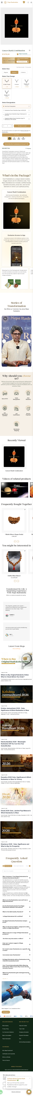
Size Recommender (20, 67)
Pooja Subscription (6, 1038)
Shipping (28, 148)
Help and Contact (23, 1025)
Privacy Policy (5, 1028)
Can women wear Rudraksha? (11, 955)
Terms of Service (6, 1060)
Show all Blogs (16, 648)
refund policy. (5, 132)
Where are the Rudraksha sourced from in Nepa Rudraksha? (15, 900)
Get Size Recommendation (25, 1042)
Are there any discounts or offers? (13, 938)
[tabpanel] (16, 26)
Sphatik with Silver (6, 96)
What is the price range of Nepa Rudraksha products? (15, 933)
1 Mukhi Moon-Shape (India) (14, 534)
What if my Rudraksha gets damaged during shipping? (16, 973)
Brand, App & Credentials (19, 865)
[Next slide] (18, 541)
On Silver (17, 85)
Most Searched (8, 865)
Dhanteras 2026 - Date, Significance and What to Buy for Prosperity (15, 845)
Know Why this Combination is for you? (15, 144)
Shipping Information (24, 1032)
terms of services (24, 130)
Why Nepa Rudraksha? (7, 1050)
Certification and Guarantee (8, 1053)
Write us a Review (6, 1057)
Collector (23, 72)
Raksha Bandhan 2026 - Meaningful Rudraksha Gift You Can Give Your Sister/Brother (13, 744)
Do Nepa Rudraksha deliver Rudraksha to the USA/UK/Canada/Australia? (16, 960)
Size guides (28, 67)
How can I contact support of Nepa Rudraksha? (13, 943)
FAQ (20, 1038)
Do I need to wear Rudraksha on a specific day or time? (16, 949)
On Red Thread (6, 85)
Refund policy (5, 1025)
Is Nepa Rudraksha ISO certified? (13, 916)
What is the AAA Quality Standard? (13, 911)
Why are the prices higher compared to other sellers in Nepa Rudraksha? (16, 927)
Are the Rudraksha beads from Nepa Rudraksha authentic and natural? (13, 906)
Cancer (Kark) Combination (14, 471)
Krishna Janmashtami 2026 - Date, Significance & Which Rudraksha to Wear (15, 709)
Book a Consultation (6, 1035)
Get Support (6, 1012)
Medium (14, 72)
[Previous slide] (15, 541)
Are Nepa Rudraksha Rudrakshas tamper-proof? (15, 921)
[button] (4, 341)
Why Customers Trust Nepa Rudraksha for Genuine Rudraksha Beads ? (15, 877)
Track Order (21, 1028)
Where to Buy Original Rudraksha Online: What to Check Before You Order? (15, 676)
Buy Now (16, 134)
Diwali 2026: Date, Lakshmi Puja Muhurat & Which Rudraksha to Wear (16, 812)
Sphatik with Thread (26, 85)
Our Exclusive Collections (8, 1032)
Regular (6, 72)
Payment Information (24, 1035)
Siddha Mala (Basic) (14, 575)
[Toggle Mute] (5, 318)
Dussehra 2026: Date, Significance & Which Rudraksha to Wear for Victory (16, 778)
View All (4, 978)
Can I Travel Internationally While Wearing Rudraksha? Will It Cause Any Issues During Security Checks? (16, 967)
